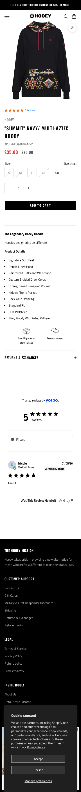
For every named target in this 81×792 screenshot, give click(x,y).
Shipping (10, 610)
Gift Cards (11, 595)
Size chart (69, 163)
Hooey (9, 119)
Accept (38, 758)
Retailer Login (13, 625)
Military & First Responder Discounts (28, 602)
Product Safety (14, 670)
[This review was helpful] (60, 501)
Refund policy (13, 663)
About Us (10, 694)
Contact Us (11, 588)
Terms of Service (15, 648)
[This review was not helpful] (68, 500)
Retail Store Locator (17, 701)
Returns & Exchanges (18, 617)
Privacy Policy (36, 747)
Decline (38, 769)
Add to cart (40, 205)
